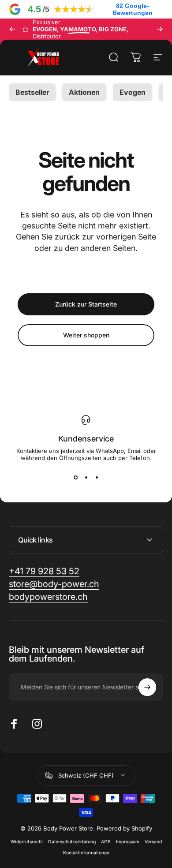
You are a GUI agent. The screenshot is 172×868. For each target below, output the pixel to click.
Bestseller (32, 92)
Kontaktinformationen (86, 853)
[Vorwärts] (159, 29)
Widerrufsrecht (27, 842)
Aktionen (84, 92)
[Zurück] (12, 29)
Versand (153, 842)
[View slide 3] (96, 477)
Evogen (133, 92)
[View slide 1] (75, 477)
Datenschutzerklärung (72, 842)
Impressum (127, 842)
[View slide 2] (86, 477)
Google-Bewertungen (132, 9)
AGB (106, 842)
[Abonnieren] (147, 687)
